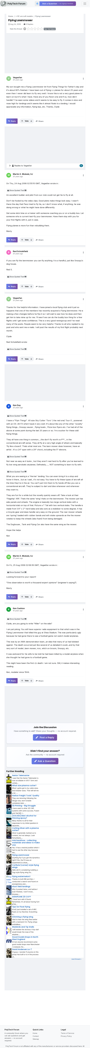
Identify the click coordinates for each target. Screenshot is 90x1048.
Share (40, 121)
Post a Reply (46, 737)
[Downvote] (31, 121)
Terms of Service (67, 1033)
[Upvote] (22, 121)
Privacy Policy (66, 1036)
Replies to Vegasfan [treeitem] (48, 165)
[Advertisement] (45, 51)
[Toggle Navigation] (85, 3)
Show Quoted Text (17, 190)
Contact (36, 1036)
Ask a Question (47, 761)
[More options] (83, 78)
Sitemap (36, 1039)
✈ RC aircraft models (24, 16)
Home (10, 16)
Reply (13, 121)
